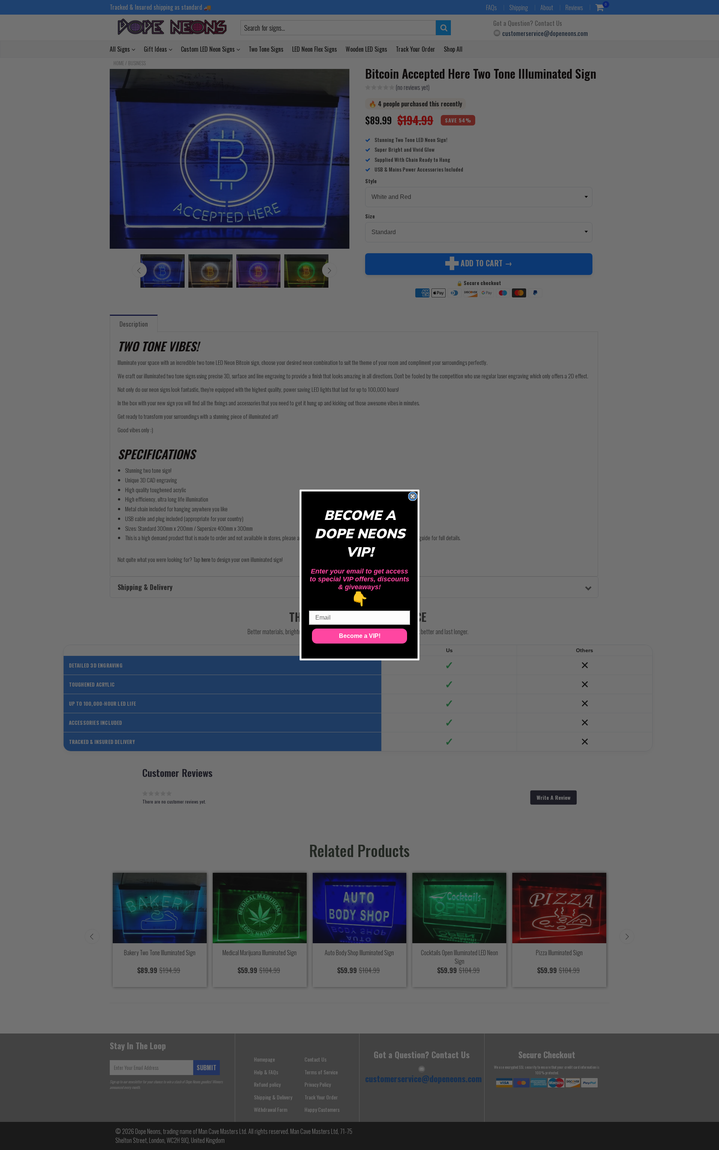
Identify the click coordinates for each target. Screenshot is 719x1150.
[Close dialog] (412, 496)
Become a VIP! (359, 636)
